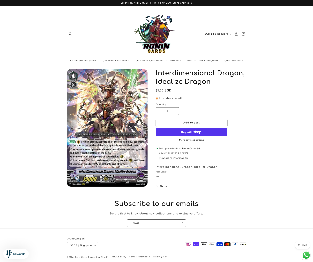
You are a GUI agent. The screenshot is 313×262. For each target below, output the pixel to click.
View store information (173, 158)
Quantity (161, 104)
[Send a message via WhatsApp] (306, 255)
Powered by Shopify (98, 257)
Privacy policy (160, 257)
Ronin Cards (81, 257)
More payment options (191, 140)
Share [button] (163, 186)
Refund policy (119, 257)
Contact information (139, 257)
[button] (70, 34)
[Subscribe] (182, 223)
